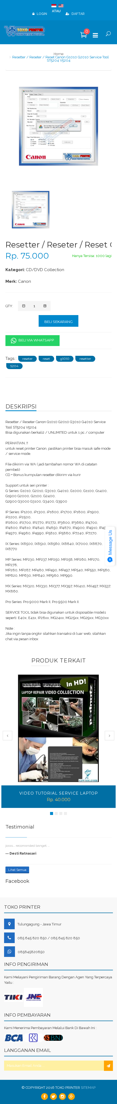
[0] (83, 36)
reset (46, 359)
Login (41, 13)
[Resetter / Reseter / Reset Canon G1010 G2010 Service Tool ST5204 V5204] (30, 210)
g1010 (64, 359)
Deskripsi (20, 406)
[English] (61, 6)
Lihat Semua (17, 870)
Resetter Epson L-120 (58, 793)
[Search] (108, 36)
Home (58, 54)
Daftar (78, 13)
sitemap (88, 1088)
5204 (14, 366)
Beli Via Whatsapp (36, 340)
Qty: (9, 306)
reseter (27, 359)
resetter (85, 359)
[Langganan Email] (108, 1066)
